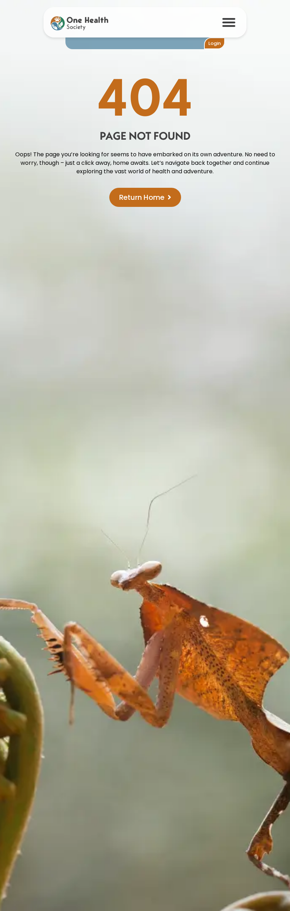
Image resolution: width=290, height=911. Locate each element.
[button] (228, 22)
